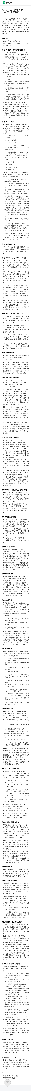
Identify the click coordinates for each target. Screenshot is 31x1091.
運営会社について (19, 1087)
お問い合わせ (26, 1087)
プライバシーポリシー (11, 1087)
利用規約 (4, 1087)
